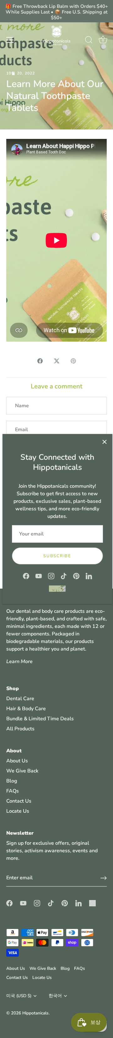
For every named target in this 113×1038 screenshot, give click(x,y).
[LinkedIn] (89, 575)
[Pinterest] (76, 575)
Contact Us (18, 801)
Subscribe (57, 556)
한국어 (55, 995)
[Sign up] (103, 878)
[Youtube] (38, 575)
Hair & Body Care (26, 708)
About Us (17, 760)
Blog (11, 780)
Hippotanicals (35, 1013)
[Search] (89, 41)
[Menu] (10, 40)
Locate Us (17, 811)
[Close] (104, 442)
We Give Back (22, 770)
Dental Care (20, 698)
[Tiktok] (64, 575)
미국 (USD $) (18, 995)
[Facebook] (26, 575)
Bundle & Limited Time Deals (40, 718)
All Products (20, 728)
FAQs (12, 791)
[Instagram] (51, 575)
